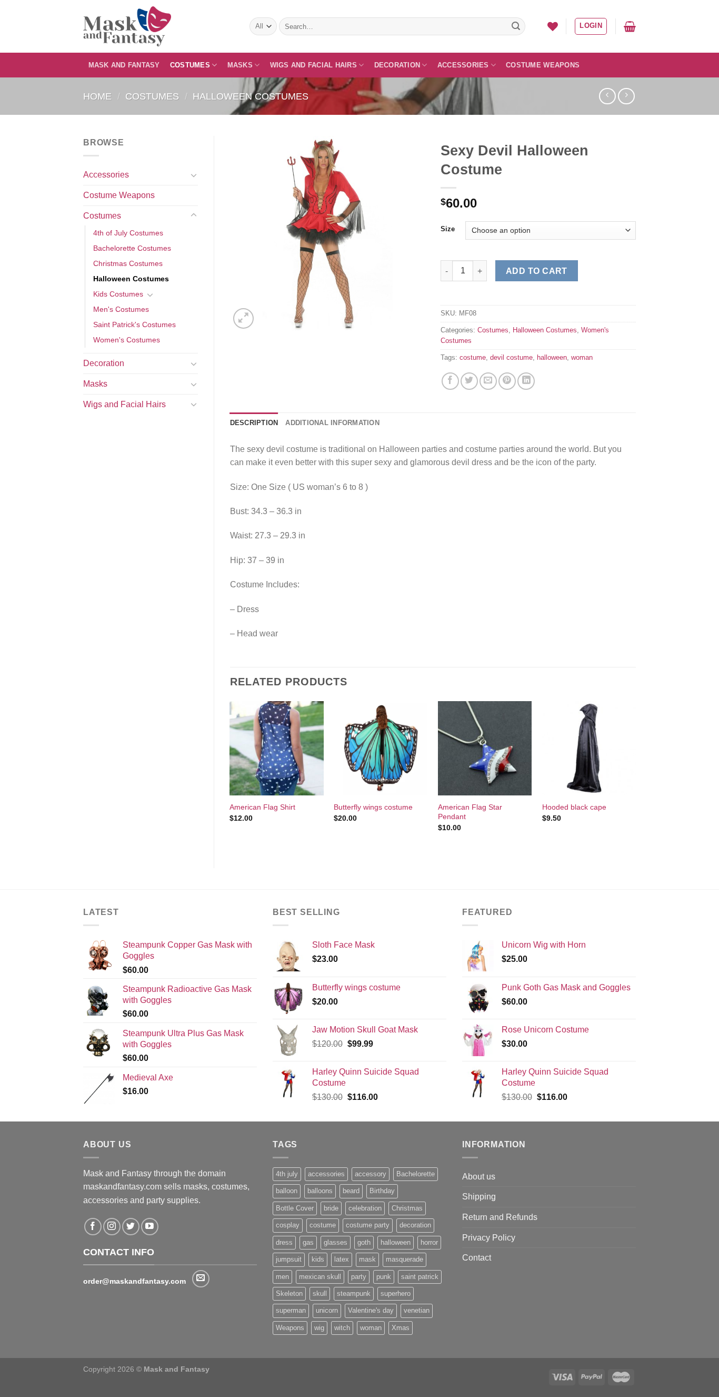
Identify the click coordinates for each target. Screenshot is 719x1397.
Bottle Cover (295, 1208)
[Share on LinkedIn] (526, 381)
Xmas (401, 1328)
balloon (286, 1191)
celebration (365, 1208)
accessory (370, 1174)
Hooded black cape (574, 807)
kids (318, 1259)
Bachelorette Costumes (132, 248)
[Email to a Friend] (488, 381)
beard (351, 1191)
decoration (415, 1225)
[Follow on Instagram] (112, 1226)
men (282, 1277)
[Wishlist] (552, 26)
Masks (240, 65)
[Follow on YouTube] (149, 1226)
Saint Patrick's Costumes (134, 324)
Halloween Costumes (250, 96)
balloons (320, 1191)
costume (473, 357)
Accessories (463, 65)
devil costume (511, 357)
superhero (396, 1293)
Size (448, 229)
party (358, 1277)
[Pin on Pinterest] (507, 381)
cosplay (287, 1225)
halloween (552, 357)
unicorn (327, 1310)
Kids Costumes (118, 294)
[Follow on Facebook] (93, 1226)
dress (284, 1242)
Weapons (290, 1328)
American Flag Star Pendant (470, 812)
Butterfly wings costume (373, 807)
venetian (417, 1310)
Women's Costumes (126, 340)
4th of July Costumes (128, 233)
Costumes (190, 65)
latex (341, 1259)
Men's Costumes (121, 309)
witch (342, 1328)
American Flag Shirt (262, 807)
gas (308, 1242)
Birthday (382, 1191)
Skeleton (289, 1293)
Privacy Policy (488, 1237)
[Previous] (230, 775)
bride (331, 1208)
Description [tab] (254, 423)
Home (97, 96)
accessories (326, 1174)
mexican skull (320, 1277)
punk (383, 1277)
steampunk (354, 1293)
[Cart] (630, 26)
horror (429, 1242)
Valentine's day (371, 1310)
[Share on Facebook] (450, 381)
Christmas (407, 1208)
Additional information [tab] (332, 423)
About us (478, 1176)
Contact (476, 1257)
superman (291, 1310)
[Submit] (516, 26)
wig (319, 1328)
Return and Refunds (499, 1217)
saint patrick (419, 1277)
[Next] (635, 775)
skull (320, 1293)
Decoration (397, 65)
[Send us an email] (200, 1278)
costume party (368, 1225)
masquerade (404, 1259)
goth (364, 1242)
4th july (287, 1174)
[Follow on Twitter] (130, 1226)
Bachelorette (415, 1174)
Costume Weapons (543, 65)
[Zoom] (243, 318)
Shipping (479, 1196)
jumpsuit (289, 1259)
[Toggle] (193, 175)
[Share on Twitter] (469, 381)
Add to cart (536, 271)
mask (367, 1259)
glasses (335, 1242)
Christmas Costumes (128, 263)
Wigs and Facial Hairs (313, 65)
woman (582, 357)
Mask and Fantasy (124, 65)
